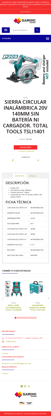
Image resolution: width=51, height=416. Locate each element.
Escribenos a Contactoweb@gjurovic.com (16, 363)
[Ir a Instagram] (25, 386)
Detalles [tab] (32, 176)
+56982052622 (11, 341)
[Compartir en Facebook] (12, 160)
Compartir (25, 157)
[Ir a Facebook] (22, 386)
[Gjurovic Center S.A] (24, 20)
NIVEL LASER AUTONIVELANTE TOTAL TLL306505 (13, 307)
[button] (15, 318)
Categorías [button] (6, 38)
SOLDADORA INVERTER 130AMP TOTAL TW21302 (37, 307)
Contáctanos (25, 147)
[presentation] (2, 298)
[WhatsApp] (28, 386)
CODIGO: (22, 139)
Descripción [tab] (19, 176)
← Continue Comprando (25, 151)
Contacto (5, 353)
